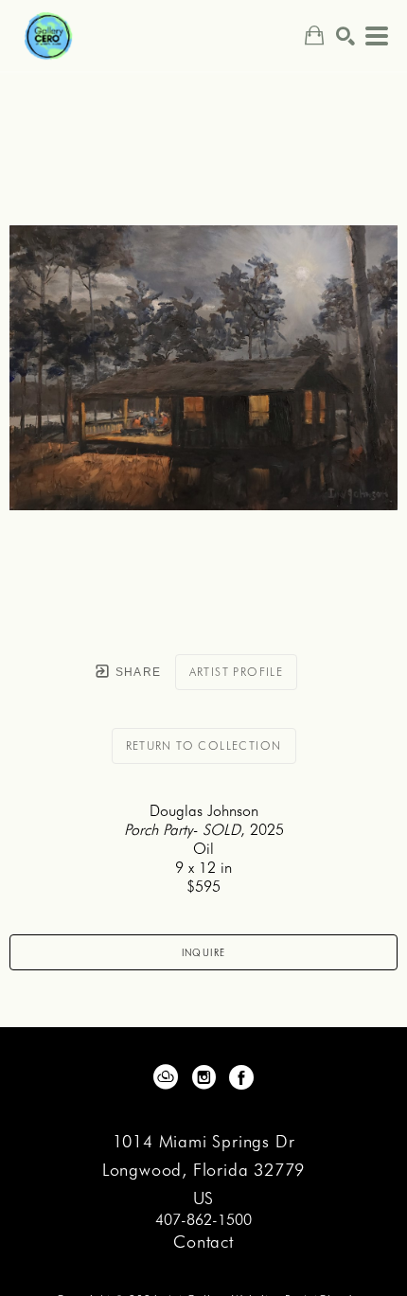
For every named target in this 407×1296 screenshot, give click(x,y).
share (136, 672)
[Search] (345, 36)
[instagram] (203, 1077)
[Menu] (376, 36)
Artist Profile (236, 672)
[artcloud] (165, 1077)
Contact (203, 1242)
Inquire (204, 952)
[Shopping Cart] (314, 35)
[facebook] (241, 1077)
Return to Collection (204, 745)
